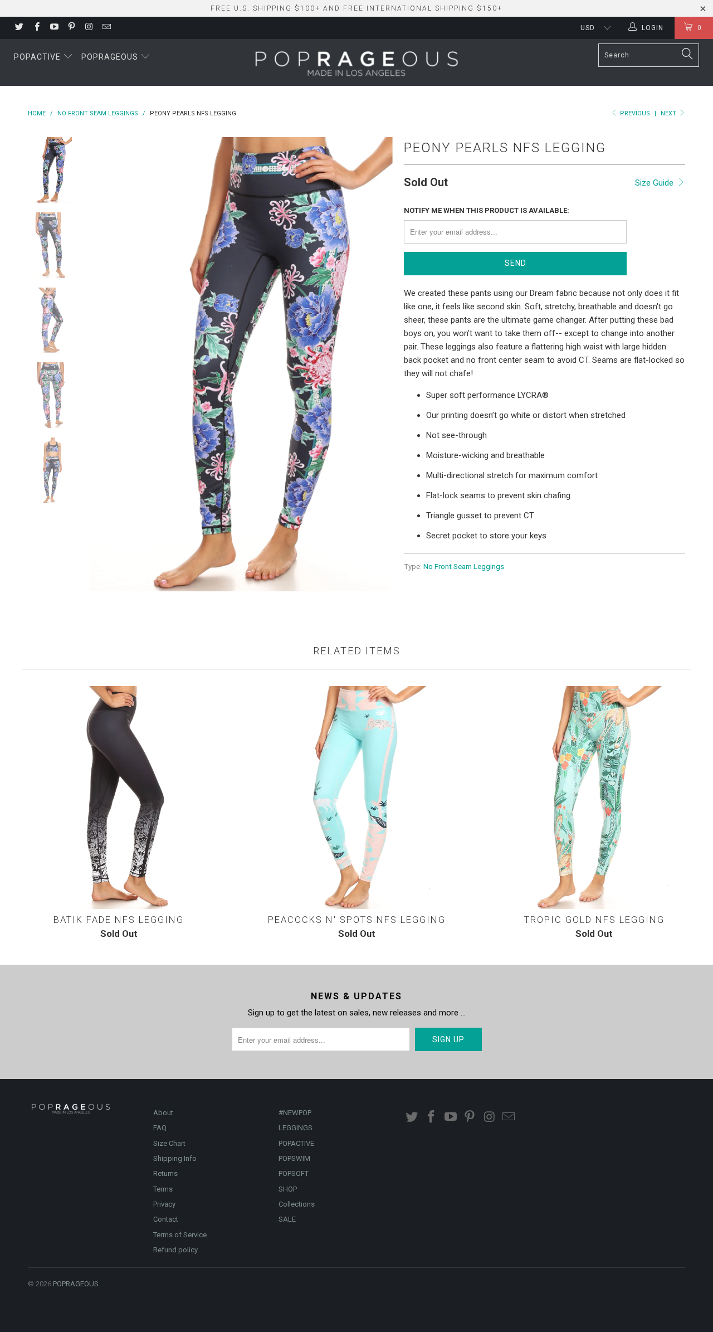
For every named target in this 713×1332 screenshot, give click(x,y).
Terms (163, 1189)
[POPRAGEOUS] (356, 62)
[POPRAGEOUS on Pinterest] (71, 28)
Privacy (164, 1204)
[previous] (106, 364)
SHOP (288, 1189)
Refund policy (175, 1250)
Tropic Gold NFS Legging (594, 797)
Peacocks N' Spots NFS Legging (357, 797)
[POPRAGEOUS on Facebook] (36, 28)
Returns (165, 1173)
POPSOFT (294, 1173)
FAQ (160, 1128)
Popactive (38, 56)
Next (669, 113)
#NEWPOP (295, 1113)
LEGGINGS (295, 1128)
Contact (165, 1219)
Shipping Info (175, 1158)
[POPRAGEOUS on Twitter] (18, 28)
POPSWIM (294, 1158)
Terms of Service (180, 1235)
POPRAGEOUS (76, 1284)
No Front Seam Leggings (463, 566)
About (163, 1113)
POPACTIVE (296, 1143)
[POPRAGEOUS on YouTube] (53, 28)
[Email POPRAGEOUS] (105, 28)
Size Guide (655, 183)
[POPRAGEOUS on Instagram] (88, 28)
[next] (376, 364)
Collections (297, 1204)
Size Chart (169, 1143)
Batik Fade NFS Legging (119, 797)
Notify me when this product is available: (486, 210)
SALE (287, 1219)
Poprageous (110, 56)
